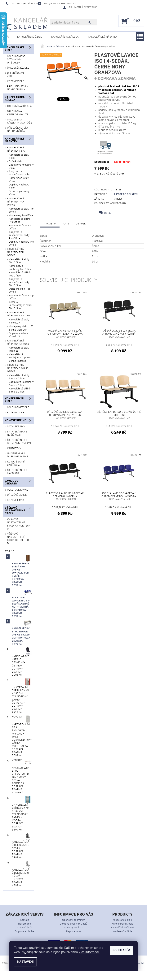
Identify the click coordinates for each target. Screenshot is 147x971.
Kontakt (24, 919)
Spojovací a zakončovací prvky (19, 173)
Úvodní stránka (7, 37)
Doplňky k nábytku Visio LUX (19, 335)
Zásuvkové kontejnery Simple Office (21, 383)
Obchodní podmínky (73, 919)
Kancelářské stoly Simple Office (19, 377)
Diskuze (81, 223)
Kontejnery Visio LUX (21, 326)
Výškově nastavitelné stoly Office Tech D (18, 538)
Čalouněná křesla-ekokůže (17, 113)
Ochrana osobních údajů (73, 923)
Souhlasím (121, 950)
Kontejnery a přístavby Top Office (20, 267)
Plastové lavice (17, 489)
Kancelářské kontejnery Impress (20, 356)
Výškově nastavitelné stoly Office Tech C (18, 524)
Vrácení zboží (24, 927)
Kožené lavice (16, 500)
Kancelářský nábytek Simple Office (17, 368)
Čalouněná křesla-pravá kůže (19, 121)
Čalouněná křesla (19, 106)
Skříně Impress (17, 360)
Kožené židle (15, 81)
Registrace (90, 7)
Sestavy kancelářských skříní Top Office (20, 305)
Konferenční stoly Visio (19, 179)
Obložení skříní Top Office (19, 290)
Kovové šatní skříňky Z (15, 463)
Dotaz (108, 212)
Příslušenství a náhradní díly (17, 88)
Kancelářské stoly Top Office (19, 261)
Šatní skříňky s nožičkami (17, 433)
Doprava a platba (24, 931)
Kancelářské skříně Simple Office (20, 390)
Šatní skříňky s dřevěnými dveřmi (19, 441)
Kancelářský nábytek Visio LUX (18, 314)
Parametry (49, 223)
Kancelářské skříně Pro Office (20, 220)
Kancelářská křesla (64, 36)
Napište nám (73, 931)
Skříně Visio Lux (18, 329)
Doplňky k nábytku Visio (19, 186)
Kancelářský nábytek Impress (18, 342)
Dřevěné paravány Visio (19, 193)
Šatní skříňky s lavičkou (17, 472)
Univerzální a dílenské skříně (17, 455)
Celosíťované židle (16, 74)
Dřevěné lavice (17, 494)
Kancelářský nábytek (102, 36)
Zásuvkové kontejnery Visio (21, 166)
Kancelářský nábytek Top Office (15, 252)
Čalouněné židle (18, 67)
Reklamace (24, 923)
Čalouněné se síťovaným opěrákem (16, 59)
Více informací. (89, 952)
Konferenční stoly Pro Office (21, 227)
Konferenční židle (14, 400)
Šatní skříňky (16, 426)
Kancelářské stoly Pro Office (21, 210)
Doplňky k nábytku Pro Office (21, 243)
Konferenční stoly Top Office (21, 297)
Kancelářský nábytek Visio (16, 149)
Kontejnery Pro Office (21, 215)
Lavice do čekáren (12, 482)
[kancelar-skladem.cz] (26, 23)
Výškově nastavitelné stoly (15, 510)
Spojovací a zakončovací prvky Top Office (19, 282)
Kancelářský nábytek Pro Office (15, 201)
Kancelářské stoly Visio (19, 156)
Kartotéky (14, 448)
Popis (66, 223)
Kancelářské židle (29, 36)
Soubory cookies (73, 927)
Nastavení (25, 962)
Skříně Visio (15, 161)
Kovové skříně (15, 420)
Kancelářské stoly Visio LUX (19, 321)
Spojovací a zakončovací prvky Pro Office (19, 235)
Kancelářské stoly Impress (19, 349)
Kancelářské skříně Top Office (20, 274)
